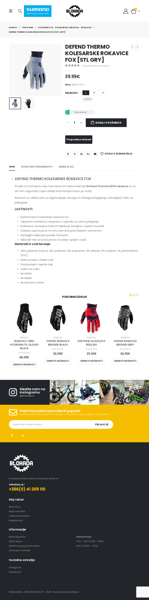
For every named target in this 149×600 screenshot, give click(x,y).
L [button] (85, 92)
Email (95, 154)
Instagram (23, 435)
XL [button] (103, 92)
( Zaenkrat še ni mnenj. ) (95, 66)
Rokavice (24, 337)
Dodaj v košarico (109, 123)
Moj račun (15, 507)
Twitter (75, 154)
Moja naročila (17, 511)
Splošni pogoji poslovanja (24, 546)
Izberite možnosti (24, 364)
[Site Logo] (75, 11)
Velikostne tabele (19, 516)
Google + (88, 154)
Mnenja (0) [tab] (66, 166)
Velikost (71, 93)
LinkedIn (81, 154)
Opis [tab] (12, 166)
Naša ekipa (15, 541)
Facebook (68, 154)
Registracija (16, 520)
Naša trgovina (17, 536)
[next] (137, 46)
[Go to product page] (24, 318)
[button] (12, 11)
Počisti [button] (88, 99)
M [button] (94, 92)
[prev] (132, 46)
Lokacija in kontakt (19, 550)
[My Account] (126, 11)
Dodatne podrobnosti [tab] (37, 166)
